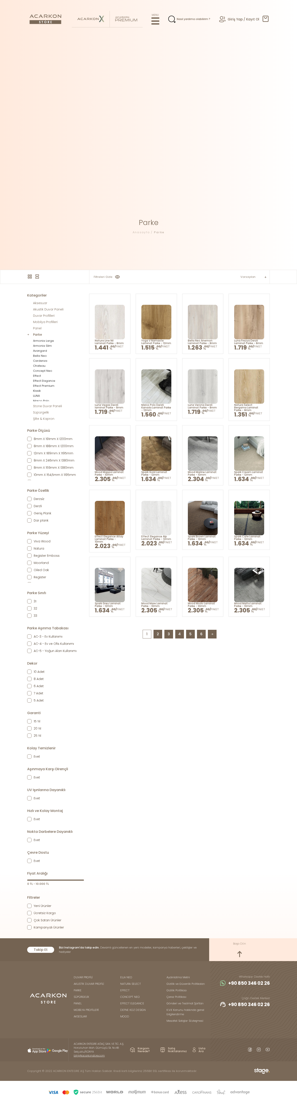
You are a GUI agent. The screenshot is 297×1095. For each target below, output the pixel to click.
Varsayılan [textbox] (247, 277)
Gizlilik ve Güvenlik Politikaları (186, 984)
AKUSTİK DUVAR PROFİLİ (89, 984)
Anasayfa (141, 232)
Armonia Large (43, 340)
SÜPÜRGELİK (81, 997)
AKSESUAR (80, 1016)
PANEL (78, 1003)
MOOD (124, 1016)
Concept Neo (42, 370)
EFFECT (125, 990)
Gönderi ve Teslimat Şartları (185, 1003)
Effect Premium (43, 385)
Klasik (37, 390)
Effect (37, 375)
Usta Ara (202, 1050)
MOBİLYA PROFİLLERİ (86, 1010)
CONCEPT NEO (130, 997)
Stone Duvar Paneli (47, 406)
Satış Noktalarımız (177, 1050)
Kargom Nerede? (144, 1050)
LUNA (36, 395)
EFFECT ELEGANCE (132, 1003)
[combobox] (248, 277)
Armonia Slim (42, 345)
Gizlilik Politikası (177, 990)
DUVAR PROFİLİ (83, 977)
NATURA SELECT (130, 984)
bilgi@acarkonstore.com (89, 1055)
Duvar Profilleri (44, 315)
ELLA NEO (126, 977)
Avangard (40, 350)
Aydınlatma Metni (178, 977)
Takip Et (41, 949)
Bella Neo (40, 355)
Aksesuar (40, 303)
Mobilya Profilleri (45, 321)
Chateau (39, 365)
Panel (37, 328)
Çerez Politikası (176, 997)
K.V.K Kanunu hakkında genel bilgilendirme (185, 1012)
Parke (159, 232)
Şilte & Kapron (43, 418)
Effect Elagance (44, 380)
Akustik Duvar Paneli (48, 309)
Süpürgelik (41, 412)
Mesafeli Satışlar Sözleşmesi (185, 1021)
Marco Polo (41, 400)
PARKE (78, 990)
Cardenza (40, 360)
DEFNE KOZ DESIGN (133, 1010)
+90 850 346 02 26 (249, 983)
